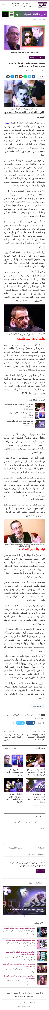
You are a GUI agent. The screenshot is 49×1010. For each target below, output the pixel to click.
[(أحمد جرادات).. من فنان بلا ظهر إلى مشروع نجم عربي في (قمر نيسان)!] (40, 407)
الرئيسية (38, 993)
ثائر (32, 715)
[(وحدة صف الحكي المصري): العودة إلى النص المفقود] (42, 932)
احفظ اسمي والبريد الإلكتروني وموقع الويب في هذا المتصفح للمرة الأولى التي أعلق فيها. (27, 864)
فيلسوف (36, 718)
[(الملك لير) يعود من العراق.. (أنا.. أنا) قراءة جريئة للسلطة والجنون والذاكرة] (13, 785)
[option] (24, 901)
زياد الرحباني (25, 715)
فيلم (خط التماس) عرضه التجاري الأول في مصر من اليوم (13, 737)
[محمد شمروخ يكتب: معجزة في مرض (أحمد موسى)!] (40, 415)
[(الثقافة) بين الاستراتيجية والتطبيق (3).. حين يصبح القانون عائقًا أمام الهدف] (42, 956)
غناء (37, 57)
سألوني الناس (16, 715)
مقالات (32, 57)
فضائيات (30, 996)
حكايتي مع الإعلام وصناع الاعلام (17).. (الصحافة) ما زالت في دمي (36, 737)
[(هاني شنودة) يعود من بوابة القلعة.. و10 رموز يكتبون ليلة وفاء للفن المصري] (42, 968)
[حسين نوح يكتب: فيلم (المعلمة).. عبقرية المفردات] (42, 944)
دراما (43, 790)
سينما (16, 993)
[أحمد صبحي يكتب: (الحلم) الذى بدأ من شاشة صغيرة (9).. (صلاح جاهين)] (40, 424)
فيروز (42, 718)
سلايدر (42, 57)
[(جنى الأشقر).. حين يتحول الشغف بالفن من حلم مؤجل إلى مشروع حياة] (42, 980)
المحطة (38, 715)
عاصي (8, 715)
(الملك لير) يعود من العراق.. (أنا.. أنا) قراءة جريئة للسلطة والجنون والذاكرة (26, 910)
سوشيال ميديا (18, 996)
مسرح (8, 993)
